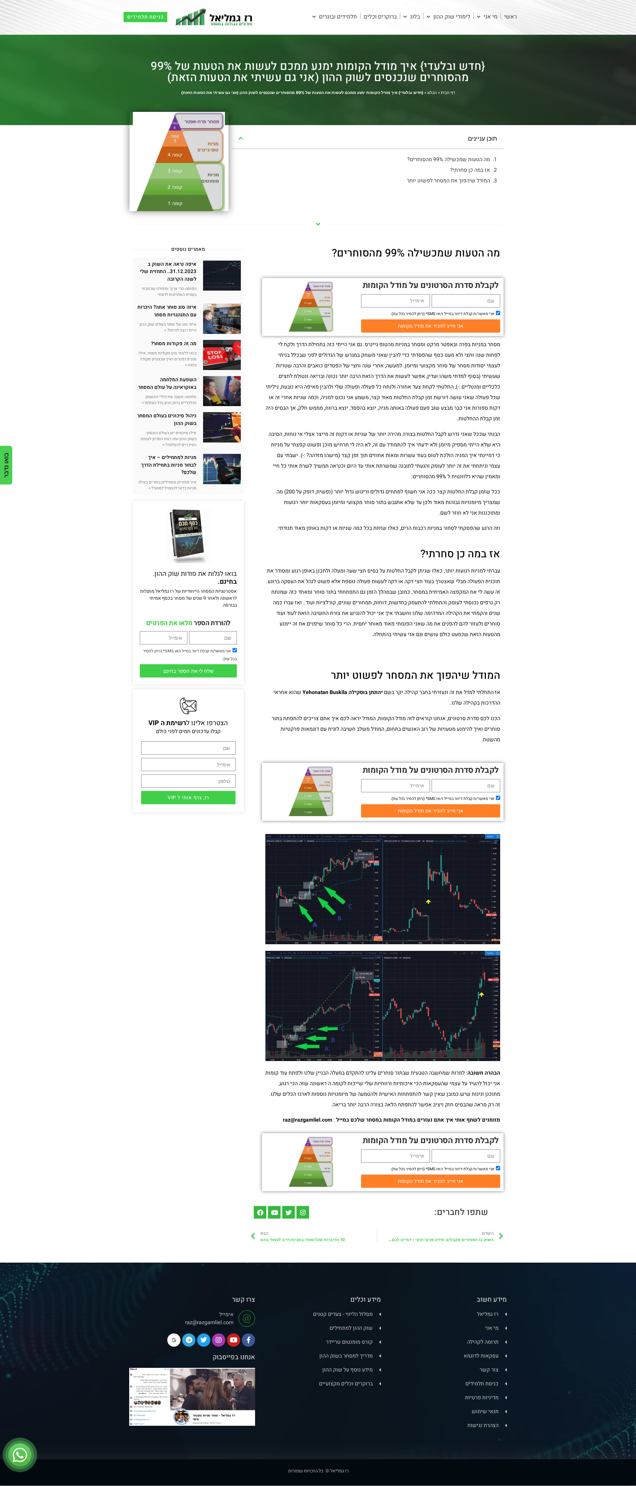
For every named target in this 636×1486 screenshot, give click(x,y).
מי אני (491, 17)
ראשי (510, 17)
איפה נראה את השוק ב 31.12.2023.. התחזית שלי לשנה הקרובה (168, 271)
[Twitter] (288, 1212)
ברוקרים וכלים (380, 17)
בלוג (415, 17)
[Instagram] (302, 1212)
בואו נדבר (6, 465)
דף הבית (448, 92)
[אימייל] (246, 1318)
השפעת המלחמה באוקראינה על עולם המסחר (167, 383)
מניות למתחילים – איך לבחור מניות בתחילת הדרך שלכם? (168, 465)
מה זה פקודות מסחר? (173, 343)
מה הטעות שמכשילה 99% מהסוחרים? (448, 159)
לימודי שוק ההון (451, 17)
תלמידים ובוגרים (338, 17)
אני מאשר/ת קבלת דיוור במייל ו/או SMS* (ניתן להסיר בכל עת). (443, 314)
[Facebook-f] (248, 1340)
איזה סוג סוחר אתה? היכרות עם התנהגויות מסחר (166, 310)
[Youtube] (274, 1212)
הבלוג (432, 92)
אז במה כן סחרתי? (470, 170)
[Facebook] (260, 1212)
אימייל (226, 1315)
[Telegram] (188, 1340)
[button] (240, 138)
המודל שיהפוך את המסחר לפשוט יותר (448, 181)
